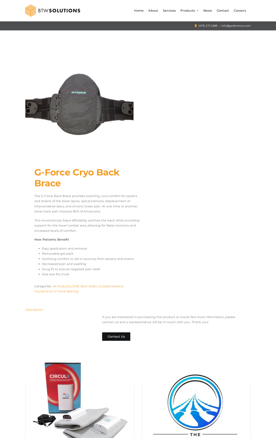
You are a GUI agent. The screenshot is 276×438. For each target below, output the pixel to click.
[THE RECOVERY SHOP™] (196, 410)
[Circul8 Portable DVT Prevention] (80, 410)
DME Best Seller (84, 286)
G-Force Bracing (66, 291)
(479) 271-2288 (207, 25)
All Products (61, 286)
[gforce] (79, 104)
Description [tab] (34, 310)
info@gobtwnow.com (236, 25)
